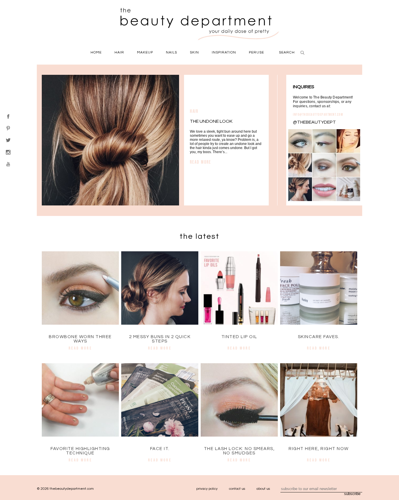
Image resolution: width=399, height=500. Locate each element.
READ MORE (200, 162)
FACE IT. (160, 449)
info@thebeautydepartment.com (318, 114)
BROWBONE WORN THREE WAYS (80, 339)
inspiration (224, 52)
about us (263, 489)
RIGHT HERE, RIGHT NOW (319, 449)
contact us (237, 489)
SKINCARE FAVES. (319, 337)
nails (171, 52)
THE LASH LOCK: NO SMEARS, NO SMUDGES (239, 451)
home (96, 52)
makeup (145, 52)
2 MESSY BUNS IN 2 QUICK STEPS (160, 339)
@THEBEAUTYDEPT (314, 122)
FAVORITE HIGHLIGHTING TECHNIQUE (80, 451)
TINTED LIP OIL (239, 337)
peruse (256, 52)
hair (119, 52)
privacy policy (207, 489)
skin (194, 52)
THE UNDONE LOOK (211, 121)
